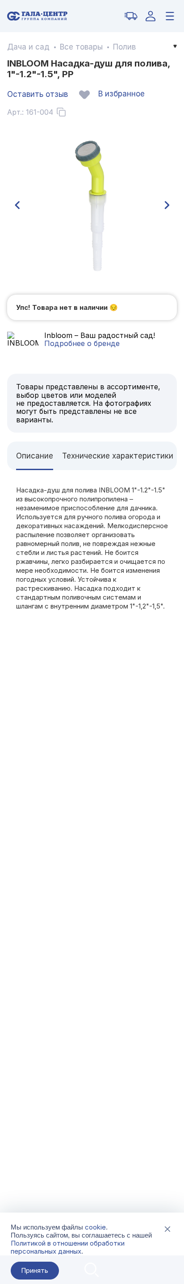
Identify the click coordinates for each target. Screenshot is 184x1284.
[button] (17, 205)
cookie (95, 1227)
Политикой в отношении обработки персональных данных (68, 1247)
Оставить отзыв (37, 94)
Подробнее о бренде (82, 343)
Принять (34, 1270)
